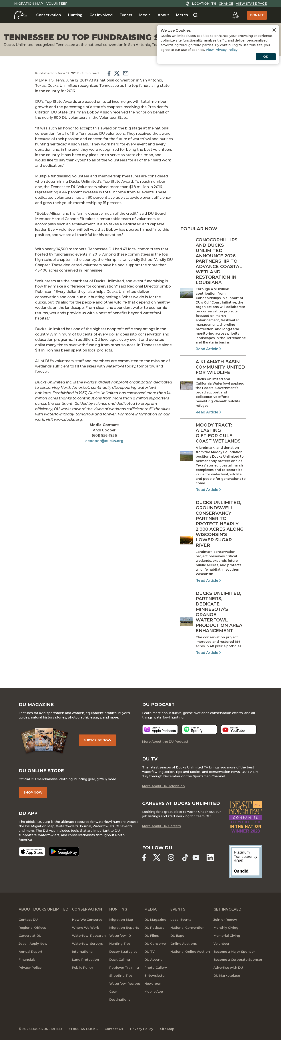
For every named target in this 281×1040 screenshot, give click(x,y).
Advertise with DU (228, 968)
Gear (113, 992)
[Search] (195, 15)
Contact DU (28, 920)
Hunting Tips (120, 944)
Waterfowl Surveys (87, 944)
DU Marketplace (226, 976)
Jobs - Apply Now (33, 944)
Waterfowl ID (120, 936)
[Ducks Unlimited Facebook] (144, 857)
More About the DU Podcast (165, 742)
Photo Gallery (155, 968)
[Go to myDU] (235, 15)
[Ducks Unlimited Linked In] (210, 857)
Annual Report (30, 952)
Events (126, 15)
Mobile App (153, 992)
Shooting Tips (121, 976)
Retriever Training (124, 968)
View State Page (251, 4)
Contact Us (114, 1029)
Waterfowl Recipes (125, 984)
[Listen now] (160, 729)
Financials (27, 960)
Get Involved (101, 15)
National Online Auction (190, 952)
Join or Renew (225, 920)
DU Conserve (155, 944)
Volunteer (57, 3)
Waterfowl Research (89, 936)
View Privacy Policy (221, 50)
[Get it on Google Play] (64, 851)
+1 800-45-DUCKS (83, 1029)
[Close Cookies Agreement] (274, 30)
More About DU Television (163, 786)
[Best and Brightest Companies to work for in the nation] (245, 817)
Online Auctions (183, 944)
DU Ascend (153, 960)
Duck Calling (119, 960)
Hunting (75, 15)
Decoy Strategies (123, 952)
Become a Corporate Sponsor (237, 960)
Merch (182, 15)
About (163, 15)
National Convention (187, 928)
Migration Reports (124, 928)
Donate (257, 15)
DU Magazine (155, 920)
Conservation (48, 15)
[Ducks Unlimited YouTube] (195, 857)
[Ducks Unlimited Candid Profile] (245, 861)
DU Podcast (154, 928)
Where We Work (85, 928)
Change (226, 4)
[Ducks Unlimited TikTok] (185, 857)
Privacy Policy (30, 968)
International (83, 952)
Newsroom (153, 984)
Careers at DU (30, 936)
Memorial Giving (226, 936)
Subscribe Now (97, 740)
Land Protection (85, 960)
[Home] (20, 15)
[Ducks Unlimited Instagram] (171, 857)
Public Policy (82, 968)
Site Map (167, 1029)
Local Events (180, 920)
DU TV (149, 952)
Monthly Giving (225, 928)
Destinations (119, 1000)
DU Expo (177, 936)
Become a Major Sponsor (234, 952)
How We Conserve (87, 920)
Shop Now (33, 792)
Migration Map (28, 3)
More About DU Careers (161, 826)
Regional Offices (32, 928)
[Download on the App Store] (32, 851)
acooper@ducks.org (104, 441)
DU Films (151, 936)
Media (145, 15)
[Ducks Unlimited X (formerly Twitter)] (156, 857)
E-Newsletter (155, 976)
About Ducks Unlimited (43, 909)
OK (265, 57)
